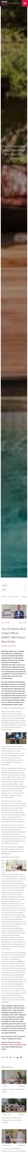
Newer (23, 596)
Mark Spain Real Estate (9, 646)
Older (4, 596)
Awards (8, 623)
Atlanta (3, 623)
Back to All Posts (13, 596)
